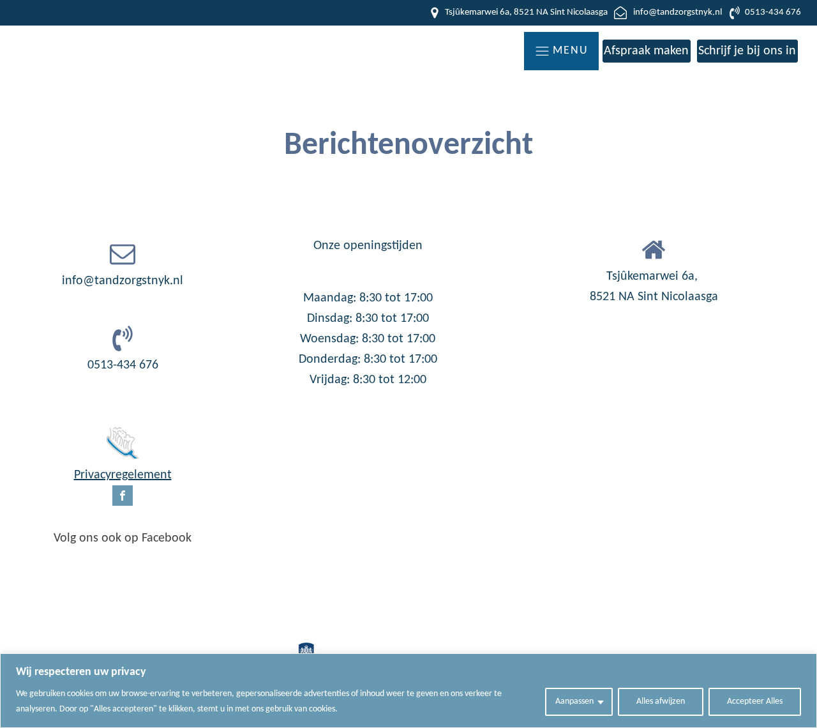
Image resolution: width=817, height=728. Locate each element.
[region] (408, 690)
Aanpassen (574, 701)
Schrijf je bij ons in (747, 51)
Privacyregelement (123, 475)
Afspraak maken (646, 51)
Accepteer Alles (755, 701)
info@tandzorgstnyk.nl (122, 281)
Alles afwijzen (660, 701)
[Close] (803, 664)
